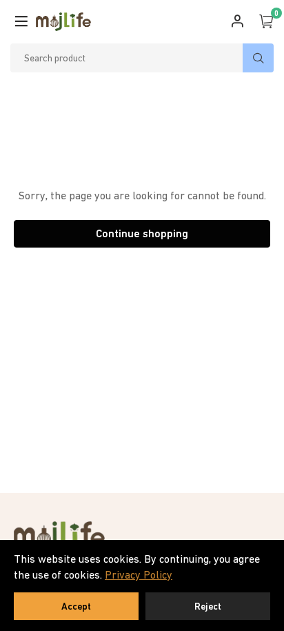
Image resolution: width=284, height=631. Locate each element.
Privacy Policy (138, 574)
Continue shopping (142, 233)
